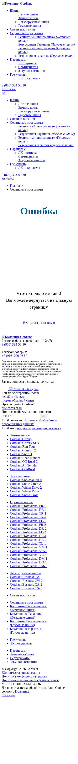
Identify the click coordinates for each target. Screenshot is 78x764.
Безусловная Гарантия (25, 615)
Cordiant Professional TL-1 (28, 543)
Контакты (9, 89)
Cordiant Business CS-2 (26, 588)
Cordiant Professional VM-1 (28, 547)
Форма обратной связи (18, 400)
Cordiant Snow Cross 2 (25, 484)
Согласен (8, 695)
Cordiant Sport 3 (21, 454)
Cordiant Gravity (21, 439)
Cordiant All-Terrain (23, 465)
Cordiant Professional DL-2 (28, 540)
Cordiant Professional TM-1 (28, 566)
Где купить (18, 639)
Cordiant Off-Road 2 (23, 461)
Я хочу (33, 428)
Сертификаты (20, 658)
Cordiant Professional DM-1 (28, 558)
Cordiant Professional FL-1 (28, 521)
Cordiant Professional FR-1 (28, 506)
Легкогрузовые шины (25, 573)
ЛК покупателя (21, 643)
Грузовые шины (21, 502)
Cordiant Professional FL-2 (28, 532)
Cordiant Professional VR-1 (28, 555)
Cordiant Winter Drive (24, 491)
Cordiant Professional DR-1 (28, 509)
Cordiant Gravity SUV (25, 443)
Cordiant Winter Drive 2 (26, 487)
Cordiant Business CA (25, 577)
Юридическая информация (21, 672)
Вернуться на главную (39, 322)
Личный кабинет (22, 654)
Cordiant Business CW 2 (26, 580)
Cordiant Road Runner (25, 458)
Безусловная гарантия (25, 630)
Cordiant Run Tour (22, 446)
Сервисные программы (26, 602)
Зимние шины (20, 476)
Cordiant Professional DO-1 (28, 562)
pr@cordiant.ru (12, 408)
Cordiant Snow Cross (24, 495)
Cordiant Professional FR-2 (28, 524)
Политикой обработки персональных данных (29, 422)
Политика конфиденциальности (24, 676)
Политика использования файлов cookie (30, 680)
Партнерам (18, 650)
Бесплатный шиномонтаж (28, 608)
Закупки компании (23, 662)
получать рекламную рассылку (39, 428)
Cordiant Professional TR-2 (28, 517)
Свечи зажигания (22, 595)
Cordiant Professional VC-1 (28, 551)
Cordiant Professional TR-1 (28, 513)
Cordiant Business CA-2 (26, 584)
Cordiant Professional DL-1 (28, 536)
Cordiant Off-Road (22, 469)
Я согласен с (29, 422)
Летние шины (20, 435)
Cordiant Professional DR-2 (28, 528)
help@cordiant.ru (13, 396)
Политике (22, 691)
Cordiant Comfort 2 (23, 450)
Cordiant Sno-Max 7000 (26, 480)
